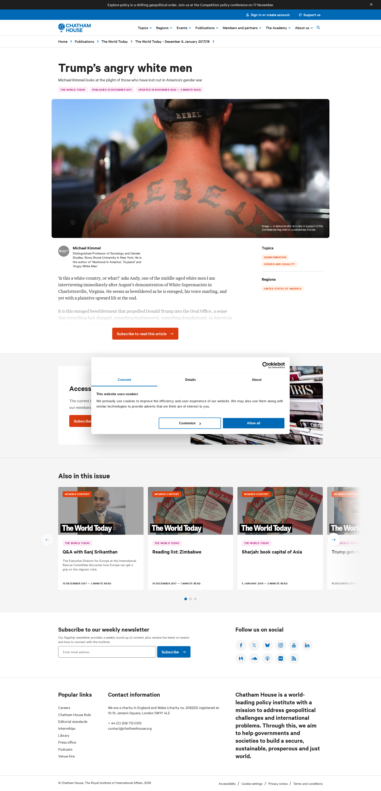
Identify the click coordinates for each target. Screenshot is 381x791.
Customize (187, 423)
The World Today (114, 41)
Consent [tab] (124, 379)
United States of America (282, 288)
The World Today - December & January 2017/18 (172, 41)
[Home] (74, 27)
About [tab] (256, 379)
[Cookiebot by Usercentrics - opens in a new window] (265, 365)
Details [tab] (190, 379)
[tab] (185, 599)
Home (62, 41)
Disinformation (275, 257)
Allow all (253, 423)
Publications (84, 41)
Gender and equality (279, 264)
